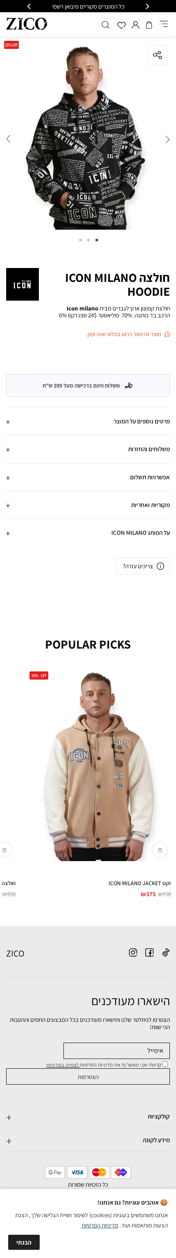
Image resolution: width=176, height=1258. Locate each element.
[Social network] (166, 952)
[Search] (105, 25)
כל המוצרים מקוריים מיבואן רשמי (88, 6)
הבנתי (24, 1242)
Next (10, 141)
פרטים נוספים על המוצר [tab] (142, 421)
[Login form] (135, 25)
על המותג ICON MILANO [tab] (140, 532)
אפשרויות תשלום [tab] (150, 477)
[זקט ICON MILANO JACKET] (98, 764)
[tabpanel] (88, 135)
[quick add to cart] (160, 850)
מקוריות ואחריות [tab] (150, 505)
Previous (166, 141)
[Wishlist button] (121, 26)
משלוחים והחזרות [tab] (149, 449)
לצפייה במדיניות (63, 1064)
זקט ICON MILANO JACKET (139, 883)
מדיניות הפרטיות (99, 1225)
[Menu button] (164, 24)
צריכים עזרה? (138, 566)
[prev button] (147, 6)
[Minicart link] (149, 25)
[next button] (29, 6)
